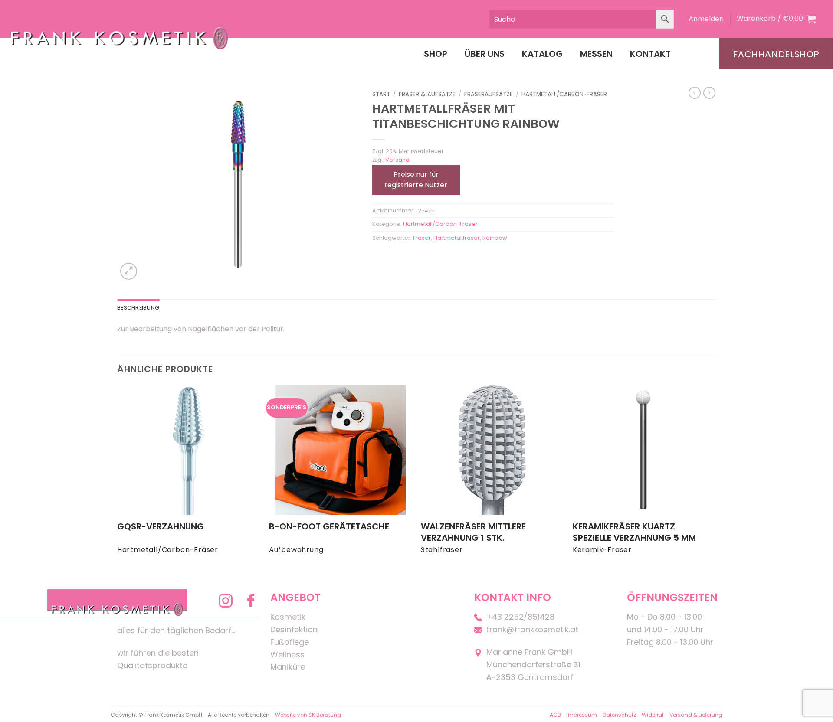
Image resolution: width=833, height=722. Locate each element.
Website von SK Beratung (308, 715)
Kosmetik (287, 616)
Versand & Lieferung (695, 715)
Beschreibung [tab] (138, 307)
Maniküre (287, 666)
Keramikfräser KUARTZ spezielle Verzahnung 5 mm (634, 532)
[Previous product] (709, 93)
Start (381, 94)
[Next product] (695, 93)
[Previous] (117, 477)
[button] (706, 19)
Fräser (422, 238)
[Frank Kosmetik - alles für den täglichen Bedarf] (119, 38)
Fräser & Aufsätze (427, 94)
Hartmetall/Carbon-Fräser (564, 94)
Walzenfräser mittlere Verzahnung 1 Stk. (473, 532)
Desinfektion (294, 629)
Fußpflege (289, 642)
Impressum (582, 715)
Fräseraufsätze (488, 94)
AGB (555, 715)
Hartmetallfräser (456, 238)
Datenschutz (619, 715)
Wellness (287, 654)
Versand (397, 159)
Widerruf (653, 715)
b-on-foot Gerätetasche (329, 526)
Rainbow (494, 238)
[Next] (715, 477)
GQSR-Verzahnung (160, 526)
